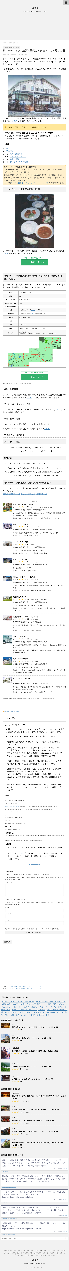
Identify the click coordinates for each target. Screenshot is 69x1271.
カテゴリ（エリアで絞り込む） (15, 806)
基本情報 (9, 151)
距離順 (6, 494)
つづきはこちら (64, 1168)
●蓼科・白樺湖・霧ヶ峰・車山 (24, 1010)
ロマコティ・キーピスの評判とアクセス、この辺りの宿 (24, 988)
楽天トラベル (36, 260)
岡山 (22, 1254)
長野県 (17, 711)
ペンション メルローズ (22, 679)
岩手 (15, 1250)
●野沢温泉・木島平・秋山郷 (13, 1004)
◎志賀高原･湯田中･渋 (36, 1004)
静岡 (31, 1252)
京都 (53, 1252)
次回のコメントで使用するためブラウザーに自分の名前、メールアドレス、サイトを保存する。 (32, 929)
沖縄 (32, 1255)
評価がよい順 (14, 494)
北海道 (6, 1250)
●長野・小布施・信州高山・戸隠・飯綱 (18, 1002)
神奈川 (63, 1250)
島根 (18, 1254)
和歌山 (8, 1254)
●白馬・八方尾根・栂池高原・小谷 (35, 1015)
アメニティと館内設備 (19, 162)
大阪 (57, 1252)
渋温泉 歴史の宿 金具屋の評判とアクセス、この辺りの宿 (35, 1131)
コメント (8, 883)
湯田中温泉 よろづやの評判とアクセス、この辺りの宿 (33, 1120)
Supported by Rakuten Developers (34, 864)
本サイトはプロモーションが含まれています (34, 1263)
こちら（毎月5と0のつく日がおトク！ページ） (30, 183)
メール (8, 914)
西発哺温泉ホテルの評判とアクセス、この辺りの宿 (31, 1066)
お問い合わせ (51, 1255)
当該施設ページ (43, 877)
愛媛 (39, 1254)
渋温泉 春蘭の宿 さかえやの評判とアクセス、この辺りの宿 (35, 1109)
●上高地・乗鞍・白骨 (51, 1012)
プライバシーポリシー (40, 1255)
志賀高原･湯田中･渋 (9, 711)
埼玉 (50, 1250)
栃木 (41, 1250)
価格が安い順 (41, 494)
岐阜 (40, 1252)
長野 (10, 1252)
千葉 (54, 1250)
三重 (44, 1252)
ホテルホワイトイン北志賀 (23, 504)
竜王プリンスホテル (20, 659)
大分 (18, 1255)
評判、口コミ (11, 148)
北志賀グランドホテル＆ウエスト (26, 617)
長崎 (61, 1254)
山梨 (5, 1252)
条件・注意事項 (16, 154)
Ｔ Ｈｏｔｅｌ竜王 (20, 542)
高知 (48, 1254)
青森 (11, 1250)
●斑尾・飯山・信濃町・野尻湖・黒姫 (50, 1002)
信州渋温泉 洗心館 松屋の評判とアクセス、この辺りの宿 (35, 1051)
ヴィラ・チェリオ (20, 636)
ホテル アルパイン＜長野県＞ (25, 577)
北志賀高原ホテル (20, 597)
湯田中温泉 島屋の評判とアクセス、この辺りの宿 (31, 1038)
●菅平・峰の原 (23, 1007)
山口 (31, 1254)
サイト (7, 920)
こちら (56, 62)
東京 (58, 1250)
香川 (35, 1254)
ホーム (19, 853)
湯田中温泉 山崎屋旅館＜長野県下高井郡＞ (9, 1234)
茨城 (37, 1250)
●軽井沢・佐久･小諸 (39, 1007)
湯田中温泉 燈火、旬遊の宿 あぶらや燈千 (9, 1187)
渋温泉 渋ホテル (5, 1171)
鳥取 (13, 1254)
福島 (32, 1250)
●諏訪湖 (41, 1010)
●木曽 (7, 1012)
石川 (22, 1252)
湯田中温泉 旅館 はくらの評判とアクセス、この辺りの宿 (35, 1027)
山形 (28, 1250)
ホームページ (7, 806)
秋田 (19, 1250)
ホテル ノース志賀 (20, 524)
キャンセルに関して (18, 157)
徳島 (44, 1254)
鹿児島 (27, 1255)
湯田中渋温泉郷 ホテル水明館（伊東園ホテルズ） (10, 1218)
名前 (7, 907)
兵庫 (61, 1252)
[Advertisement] (34, 27)
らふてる (34, 8)
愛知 (35, 1252)
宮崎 (22, 1255)
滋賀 (48, 1252)
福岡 (52, 1254)
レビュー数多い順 (28, 494)
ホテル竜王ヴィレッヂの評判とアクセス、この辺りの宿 (24, 986)
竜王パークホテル (20, 559)
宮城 (24, 1250)
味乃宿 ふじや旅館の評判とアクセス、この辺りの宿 (32, 1079)
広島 (26, 1254)
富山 (18, 1252)
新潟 (14, 1252)
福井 (27, 1252)
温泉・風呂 (14, 159)
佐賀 (57, 1254)
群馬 (45, 1250)
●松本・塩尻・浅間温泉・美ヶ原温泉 (26, 1012)
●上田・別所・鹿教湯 (55, 1004)
